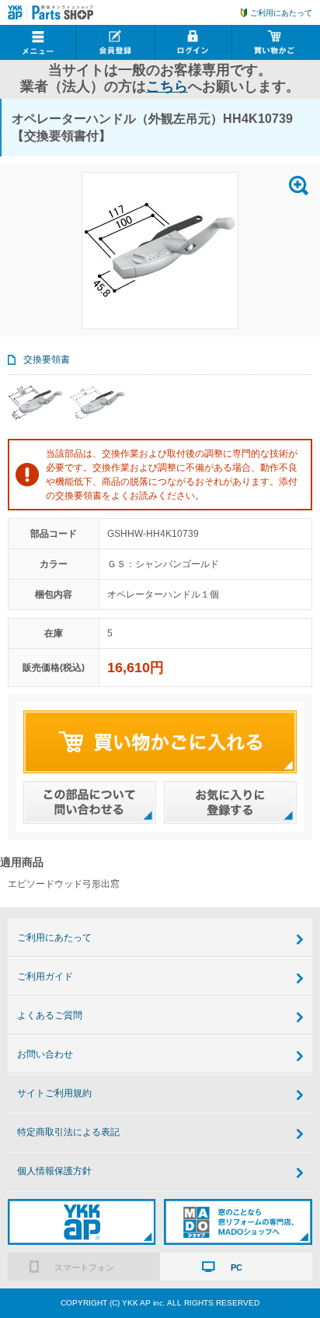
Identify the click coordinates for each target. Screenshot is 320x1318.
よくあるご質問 (49, 1015)
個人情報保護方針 (54, 1171)
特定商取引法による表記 (68, 1132)
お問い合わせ (45, 1054)
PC (236, 1267)
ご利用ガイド (45, 976)
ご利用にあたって (281, 13)
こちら (167, 86)
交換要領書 (46, 359)
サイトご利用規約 (54, 1093)
